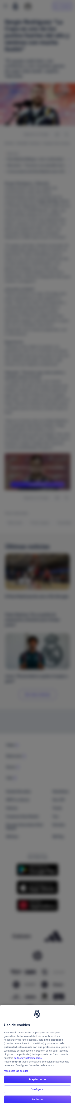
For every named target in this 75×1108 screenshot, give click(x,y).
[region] (37, 1056)
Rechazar (37, 1099)
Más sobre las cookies (16, 1070)
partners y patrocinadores (28, 1058)
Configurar (38, 1089)
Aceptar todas (37, 1079)
